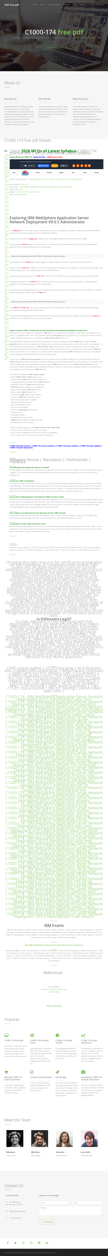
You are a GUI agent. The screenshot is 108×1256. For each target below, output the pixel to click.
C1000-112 (6, 186)
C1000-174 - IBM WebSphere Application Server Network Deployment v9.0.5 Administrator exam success (54, 900)
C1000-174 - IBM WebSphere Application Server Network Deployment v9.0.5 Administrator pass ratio (54, 698)
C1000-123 (6, 207)
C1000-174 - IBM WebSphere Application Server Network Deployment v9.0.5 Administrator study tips (54, 723)
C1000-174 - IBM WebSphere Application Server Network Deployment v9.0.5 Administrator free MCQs (54, 885)
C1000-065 (6, 329)
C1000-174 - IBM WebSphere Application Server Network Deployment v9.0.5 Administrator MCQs (54, 784)
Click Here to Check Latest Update (27, 192)
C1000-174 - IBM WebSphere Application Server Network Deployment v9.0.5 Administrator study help (54, 839)
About (42, 5)
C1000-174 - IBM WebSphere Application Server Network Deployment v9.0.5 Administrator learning (54, 814)
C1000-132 (6, 224)
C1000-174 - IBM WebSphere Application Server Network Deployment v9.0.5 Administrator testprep (54, 758)
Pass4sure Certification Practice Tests (54, 989)
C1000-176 (6, 287)
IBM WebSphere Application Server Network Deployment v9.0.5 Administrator (45, 187)
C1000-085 (6, 177)
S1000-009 (6, 299)
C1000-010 (6, 156)
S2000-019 (6, 312)
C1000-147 (6, 245)
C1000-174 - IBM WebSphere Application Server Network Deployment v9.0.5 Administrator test (54, 748)
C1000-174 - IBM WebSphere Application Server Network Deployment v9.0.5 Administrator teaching (54, 849)
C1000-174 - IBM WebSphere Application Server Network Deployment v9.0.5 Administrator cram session (54, 915)
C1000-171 (6, 270)
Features (66, 5)
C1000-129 (6, 215)
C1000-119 (6, 194)
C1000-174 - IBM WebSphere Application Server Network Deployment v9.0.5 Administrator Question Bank (54, 890)
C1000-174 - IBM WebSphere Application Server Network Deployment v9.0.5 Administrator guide (54, 718)
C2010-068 (6, 291)
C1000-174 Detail (54, 47)
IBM (21, 189)
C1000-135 (6, 228)
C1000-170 (6, 266)
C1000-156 (6, 350)
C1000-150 (6, 337)
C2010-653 (6, 295)
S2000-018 (6, 308)
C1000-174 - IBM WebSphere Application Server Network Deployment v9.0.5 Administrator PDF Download (54, 763)
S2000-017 (6, 304)
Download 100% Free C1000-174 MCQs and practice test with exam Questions (55, 179)
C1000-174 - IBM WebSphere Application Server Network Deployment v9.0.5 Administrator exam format (54, 769)
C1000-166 (6, 257)
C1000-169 (6, 358)
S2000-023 (6, 320)
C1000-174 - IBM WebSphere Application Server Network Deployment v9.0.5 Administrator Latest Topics (54, 713)
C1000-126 (6, 211)
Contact (83, 5)
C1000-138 (6, 232)
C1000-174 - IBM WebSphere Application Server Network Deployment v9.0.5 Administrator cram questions (54, 703)
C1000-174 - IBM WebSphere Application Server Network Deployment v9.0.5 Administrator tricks (54, 819)
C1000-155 (6, 249)
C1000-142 (6, 240)
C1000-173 (6, 278)
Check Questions (20, 194)
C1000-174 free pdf (97, 5)
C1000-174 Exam (54, 5)
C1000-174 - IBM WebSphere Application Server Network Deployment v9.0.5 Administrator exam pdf (54, 733)
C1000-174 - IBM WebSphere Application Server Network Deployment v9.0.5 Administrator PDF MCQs (54, 753)
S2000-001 (6, 341)
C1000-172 (6, 274)
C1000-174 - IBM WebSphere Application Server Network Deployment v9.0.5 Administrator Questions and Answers (54, 708)
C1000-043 (6, 165)
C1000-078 (6, 333)
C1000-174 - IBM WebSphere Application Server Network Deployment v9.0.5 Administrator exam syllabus (54, 738)
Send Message (48, 1222)
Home (35, 5)
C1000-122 (6, 325)
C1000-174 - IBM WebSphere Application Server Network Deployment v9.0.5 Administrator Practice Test (54, 774)
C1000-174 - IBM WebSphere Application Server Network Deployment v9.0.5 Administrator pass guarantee (54, 870)
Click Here (84, 1085)
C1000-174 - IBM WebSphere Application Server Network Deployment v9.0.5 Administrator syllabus (54, 865)
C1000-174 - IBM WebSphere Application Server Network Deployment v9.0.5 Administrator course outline (54, 834)
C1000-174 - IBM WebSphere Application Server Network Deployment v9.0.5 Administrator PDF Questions (54, 844)
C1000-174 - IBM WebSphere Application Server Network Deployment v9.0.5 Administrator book (54, 804)
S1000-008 (6, 354)
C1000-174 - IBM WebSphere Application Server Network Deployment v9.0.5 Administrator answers (54, 799)
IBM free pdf (11, 4)
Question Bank (54, 992)
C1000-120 (6, 198)
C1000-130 (6, 219)
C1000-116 (6, 190)
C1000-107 (6, 181)
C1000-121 (6, 202)
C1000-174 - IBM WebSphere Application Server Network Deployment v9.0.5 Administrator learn (54, 743)
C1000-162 (6, 253)
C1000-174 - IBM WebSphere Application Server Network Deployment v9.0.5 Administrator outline (54, 794)
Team (75, 5)
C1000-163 (6, 346)
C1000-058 (6, 169)
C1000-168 (6, 261)
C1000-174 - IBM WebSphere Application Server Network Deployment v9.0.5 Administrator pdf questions (54, 779)
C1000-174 (6, 283)
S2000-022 (6, 316)
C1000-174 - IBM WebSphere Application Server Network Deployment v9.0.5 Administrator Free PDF (54, 728)
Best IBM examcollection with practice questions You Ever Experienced (54, 945)
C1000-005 (6, 160)
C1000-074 (6, 173)
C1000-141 (6, 236)
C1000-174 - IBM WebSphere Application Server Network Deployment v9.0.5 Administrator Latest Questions (54, 829)
